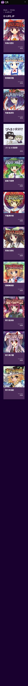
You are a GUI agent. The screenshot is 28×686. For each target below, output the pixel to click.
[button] (25, 2)
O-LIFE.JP (8, 12)
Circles (12, 10)
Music (5, 10)
